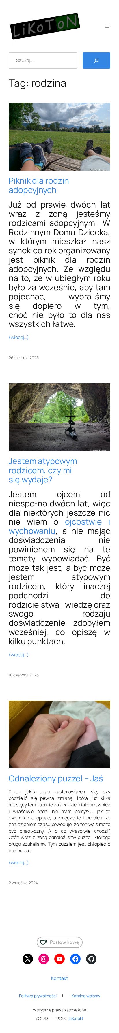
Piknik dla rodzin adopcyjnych (39, 185)
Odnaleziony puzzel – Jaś (56, 778)
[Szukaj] (96, 60)
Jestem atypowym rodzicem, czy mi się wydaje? (43, 470)
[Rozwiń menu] (106, 26)
